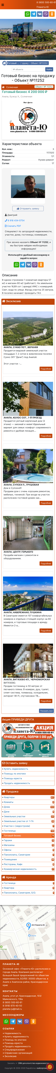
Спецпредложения (15, 1049)
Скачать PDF (14, 226)
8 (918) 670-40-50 (12, 1005)
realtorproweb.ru (44, 1068)
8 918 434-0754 (15, 220)
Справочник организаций (18, 1053)
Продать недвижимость (18, 1046)
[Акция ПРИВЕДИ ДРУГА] (28, 740)
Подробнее (46, 369)
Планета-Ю (43, 7)
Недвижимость (13, 1033)
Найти (49, 69)
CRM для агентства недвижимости (33, 1063)
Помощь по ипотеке (15, 1039)
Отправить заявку (29, 208)
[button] (28, 118)
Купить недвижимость (17, 1036)
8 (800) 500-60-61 (46, 2)
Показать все (46, 711)
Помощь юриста (14, 1043)
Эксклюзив (10, 1056)
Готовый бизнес (13, 63)
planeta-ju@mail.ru (12, 1009)
